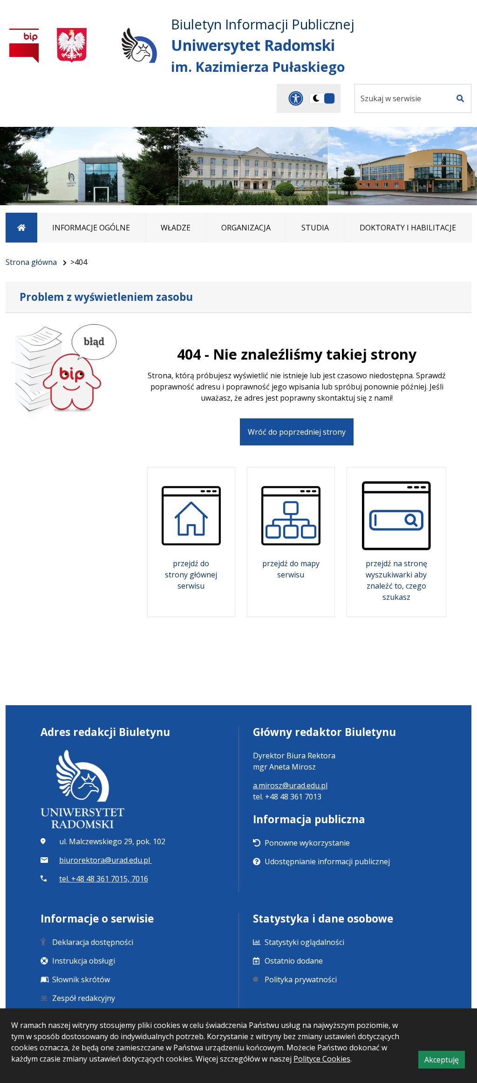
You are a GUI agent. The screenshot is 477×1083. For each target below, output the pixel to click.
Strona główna (31, 262)
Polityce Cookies (321, 1059)
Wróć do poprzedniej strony (297, 432)
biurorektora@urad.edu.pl (105, 860)
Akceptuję (444, 1061)
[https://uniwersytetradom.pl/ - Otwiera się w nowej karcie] (139, 45)
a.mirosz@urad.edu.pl (290, 785)
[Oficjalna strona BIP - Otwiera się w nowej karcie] (24, 45)
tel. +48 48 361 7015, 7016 (103, 879)
